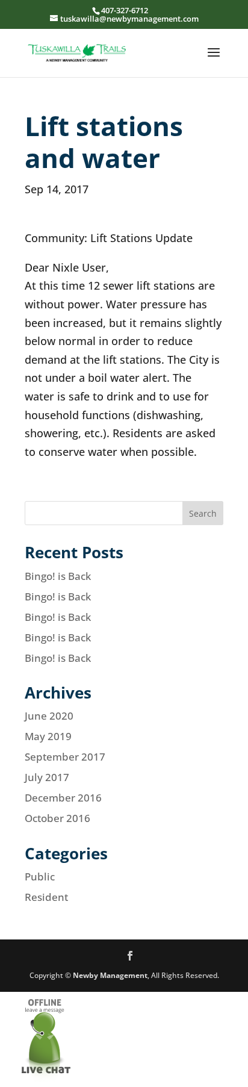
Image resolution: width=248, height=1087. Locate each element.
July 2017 (47, 777)
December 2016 (63, 798)
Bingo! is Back (58, 576)
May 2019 (48, 736)
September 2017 (65, 757)
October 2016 (57, 818)
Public (40, 876)
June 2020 (49, 716)
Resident (46, 897)
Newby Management (110, 975)
